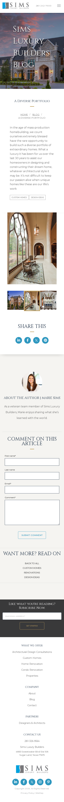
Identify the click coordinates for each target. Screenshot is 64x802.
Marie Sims (51, 398)
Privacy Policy (27, 793)
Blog (32, 699)
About (32, 693)
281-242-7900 (44, 5)
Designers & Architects (32, 723)
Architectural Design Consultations (32, 652)
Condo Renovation (32, 669)
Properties (32, 675)
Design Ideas (37, 197)
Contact (32, 705)
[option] (32, 248)
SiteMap (39, 793)
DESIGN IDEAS (32, 577)
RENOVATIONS (32, 572)
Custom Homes (19, 197)
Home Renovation (32, 663)
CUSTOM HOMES (32, 568)
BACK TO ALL (32, 563)
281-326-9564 (32, 741)
